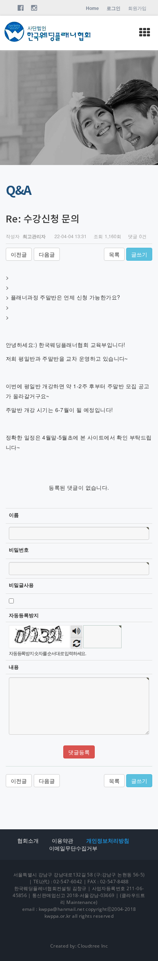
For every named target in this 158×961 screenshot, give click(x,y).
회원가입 (137, 8)
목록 (114, 254)
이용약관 (62, 840)
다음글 (47, 254)
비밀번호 (19, 549)
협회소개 (28, 840)
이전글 (19, 254)
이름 (14, 515)
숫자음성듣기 (77, 631)
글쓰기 (139, 254)
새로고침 (76, 643)
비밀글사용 (21, 585)
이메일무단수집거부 (73, 848)
